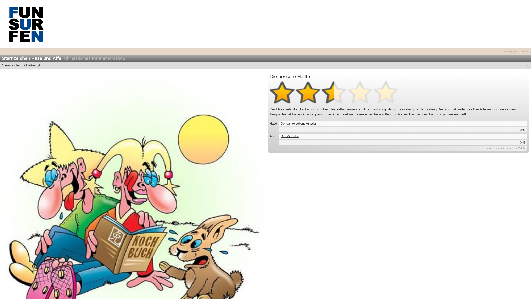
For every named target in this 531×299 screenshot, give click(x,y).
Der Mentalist (290, 136)
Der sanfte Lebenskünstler (298, 123)
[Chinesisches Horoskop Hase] (132, 203)
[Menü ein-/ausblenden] (265, 49)
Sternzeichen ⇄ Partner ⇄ (21, 65)
